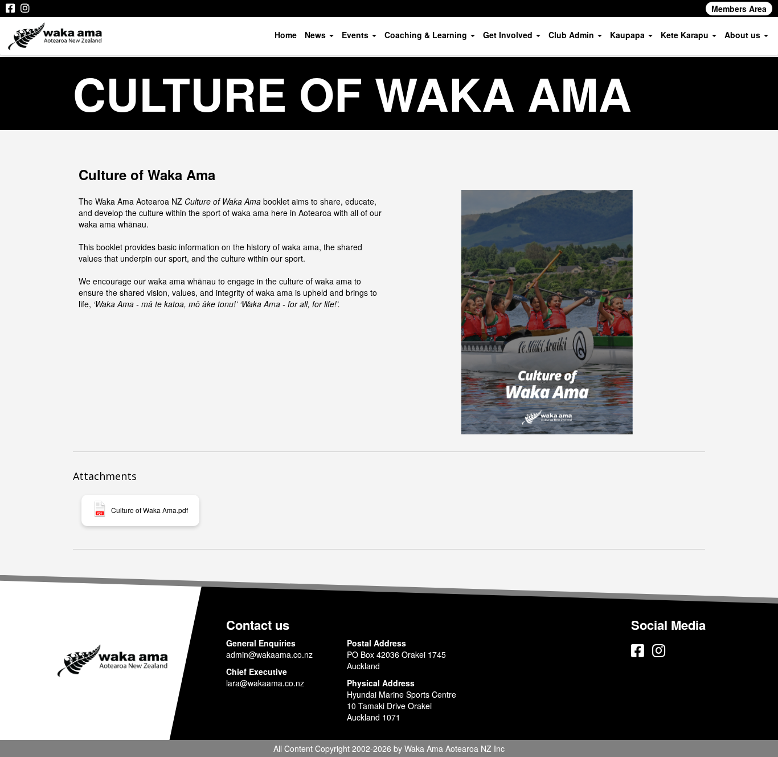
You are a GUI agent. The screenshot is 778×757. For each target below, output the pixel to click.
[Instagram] (25, 8)
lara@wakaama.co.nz (265, 683)
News (316, 34)
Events (356, 34)
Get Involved (509, 34)
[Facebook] (10, 8)
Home (286, 34)
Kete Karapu (686, 34)
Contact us (257, 625)
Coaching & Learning (426, 34)
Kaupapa (628, 34)
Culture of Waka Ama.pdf (149, 510)
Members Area (739, 8)
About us (743, 34)
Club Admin (572, 34)
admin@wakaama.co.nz (269, 654)
